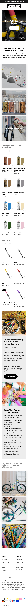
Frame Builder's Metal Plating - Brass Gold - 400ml (19, 170)
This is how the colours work (19, 568)
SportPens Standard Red (20, 282)
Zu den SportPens (11, 376)
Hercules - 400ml (6, 233)
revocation (4, 565)
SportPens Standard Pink (8, 303)
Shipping (4, 570)
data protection (5, 562)
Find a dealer (19, 559)
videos (17, 572)
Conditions (4, 559)
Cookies (4, 573)
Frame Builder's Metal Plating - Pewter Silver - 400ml (20, 192)
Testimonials (19, 565)
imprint (3, 567)
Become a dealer (20, 562)
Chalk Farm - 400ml (19, 213)
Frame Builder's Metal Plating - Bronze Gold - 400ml (7, 192)
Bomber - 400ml (5, 213)
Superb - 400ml (18, 233)
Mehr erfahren (14, 28)
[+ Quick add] (11, 164)
